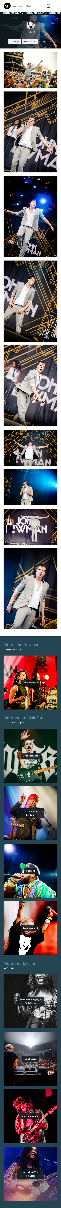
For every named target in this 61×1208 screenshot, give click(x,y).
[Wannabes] (7, 6)
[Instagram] (48, 6)
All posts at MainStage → (14, 722)
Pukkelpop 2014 (30, 41)
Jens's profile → (10, 968)
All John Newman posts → (14, 649)
